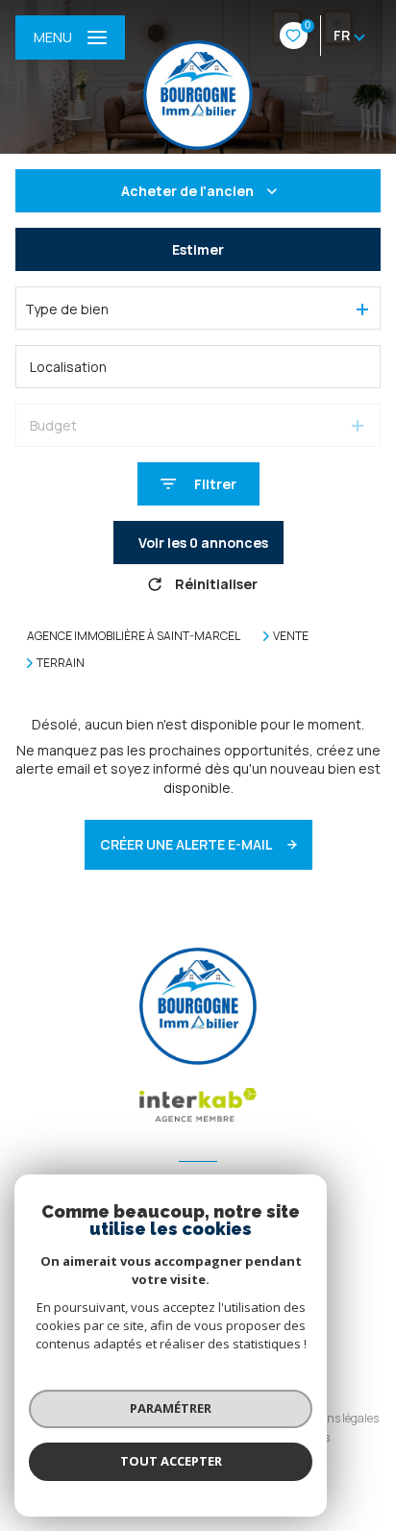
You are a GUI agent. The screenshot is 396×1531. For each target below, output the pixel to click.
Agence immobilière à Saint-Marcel (133, 636)
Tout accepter (171, 1460)
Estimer (198, 249)
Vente (291, 636)
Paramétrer (170, 1408)
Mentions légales (334, 1418)
